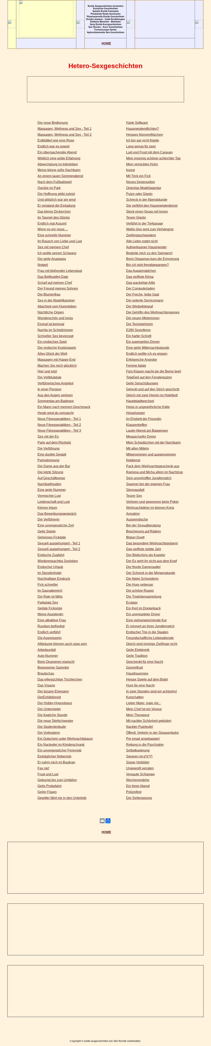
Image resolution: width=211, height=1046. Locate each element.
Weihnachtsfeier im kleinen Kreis (150, 507)
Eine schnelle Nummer (54, 235)
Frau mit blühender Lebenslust (60, 271)
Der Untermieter (49, 709)
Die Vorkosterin (49, 732)
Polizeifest (133, 792)
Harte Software (137, 122)
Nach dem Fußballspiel (55, 182)
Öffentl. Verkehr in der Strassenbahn (152, 732)
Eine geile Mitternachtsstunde (147, 347)
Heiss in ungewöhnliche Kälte (148, 407)
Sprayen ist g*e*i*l (139, 756)
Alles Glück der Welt (52, 353)
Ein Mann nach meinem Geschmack (64, 407)
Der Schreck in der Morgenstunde (150, 573)
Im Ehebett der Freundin (143, 419)
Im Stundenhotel (49, 573)
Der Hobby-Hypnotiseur (55, 703)
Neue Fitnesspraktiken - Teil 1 (59, 419)
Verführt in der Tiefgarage (144, 223)
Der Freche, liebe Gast (142, 294)
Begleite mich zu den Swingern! (149, 253)
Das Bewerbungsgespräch (57, 513)
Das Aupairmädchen (141, 271)
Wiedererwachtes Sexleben (58, 561)
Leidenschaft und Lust (54, 501)
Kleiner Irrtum (47, 507)
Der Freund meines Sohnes (58, 288)
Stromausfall (135, 490)
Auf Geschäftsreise (51, 478)
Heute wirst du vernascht (56, 413)
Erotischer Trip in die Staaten (147, 632)
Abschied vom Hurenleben (57, 306)
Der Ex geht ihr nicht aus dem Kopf (151, 561)
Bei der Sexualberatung (143, 525)
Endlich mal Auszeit (52, 223)
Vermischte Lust (49, 495)
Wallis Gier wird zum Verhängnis (149, 229)
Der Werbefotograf (139, 306)
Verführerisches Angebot (55, 383)
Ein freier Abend (138, 786)
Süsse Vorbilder (137, 762)
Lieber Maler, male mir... (143, 703)
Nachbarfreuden (49, 484)
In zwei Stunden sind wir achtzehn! (151, 691)
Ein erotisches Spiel (52, 341)
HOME (106, 43)
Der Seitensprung (139, 798)
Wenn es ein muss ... (53, 229)
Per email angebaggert (142, 738)
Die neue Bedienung (53, 122)
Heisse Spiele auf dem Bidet (147, 679)
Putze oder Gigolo (139, 194)
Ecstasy (132, 602)
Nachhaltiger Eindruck (54, 578)
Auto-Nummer (48, 656)
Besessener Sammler (53, 667)
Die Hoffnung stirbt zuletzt (56, 194)
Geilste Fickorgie (50, 608)
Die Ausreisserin (50, 638)
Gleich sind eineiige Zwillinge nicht (151, 644)
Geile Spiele (47, 531)
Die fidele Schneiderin (142, 578)
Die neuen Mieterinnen (142, 318)
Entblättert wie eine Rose (56, 140)
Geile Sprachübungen (142, 383)
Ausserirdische (137, 519)
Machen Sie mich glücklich (57, 365)
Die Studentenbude (52, 726)
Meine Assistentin (50, 614)
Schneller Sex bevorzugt (55, 336)
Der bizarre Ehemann (53, 691)
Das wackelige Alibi (140, 282)
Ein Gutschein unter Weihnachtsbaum (65, 738)
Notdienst (133, 460)
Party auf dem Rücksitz (54, 442)
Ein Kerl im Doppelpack (143, 608)
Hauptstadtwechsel (140, 401)
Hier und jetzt (47, 371)
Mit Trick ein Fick (138, 176)
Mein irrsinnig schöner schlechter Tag (153, 158)
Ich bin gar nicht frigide (142, 140)
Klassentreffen (136, 425)
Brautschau (46, 673)
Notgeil (43, 265)
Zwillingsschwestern (141, 235)
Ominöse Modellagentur (143, 188)
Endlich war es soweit (53, 146)
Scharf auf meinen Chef (55, 282)
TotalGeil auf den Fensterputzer (149, 377)
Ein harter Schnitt (138, 336)
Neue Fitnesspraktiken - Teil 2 (59, 425)
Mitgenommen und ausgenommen (151, 454)
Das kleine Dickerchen (54, 211)
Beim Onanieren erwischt (56, 661)
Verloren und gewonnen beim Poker (152, 501)
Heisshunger (135, 413)
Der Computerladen (140, 288)
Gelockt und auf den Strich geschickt (152, 389)
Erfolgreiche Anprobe (141, 359)
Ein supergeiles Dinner (143, 341)
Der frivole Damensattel (143, 567)
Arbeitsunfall (47, 650)
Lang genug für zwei (141, 146)
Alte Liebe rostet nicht (142, 241)
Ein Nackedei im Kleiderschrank (61, 744)
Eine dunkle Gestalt (52, 454)
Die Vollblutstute (49, 377)
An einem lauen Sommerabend (60, 176)
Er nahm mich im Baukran (56, 762)
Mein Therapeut (137, 715)
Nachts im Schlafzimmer (55, 330)
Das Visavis (46, 685)
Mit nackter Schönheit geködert (148, 720)
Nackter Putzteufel (139, 726)
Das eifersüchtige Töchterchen (60, 679)
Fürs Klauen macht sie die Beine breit (153, 371)
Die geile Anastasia (52, 259)
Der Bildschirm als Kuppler (145, 555)
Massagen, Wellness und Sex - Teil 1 (64, 128)
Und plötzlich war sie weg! (57, 199)
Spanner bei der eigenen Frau (148, 484)
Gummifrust (134, 667)
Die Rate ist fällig (50, 596)
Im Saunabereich (50, 590)
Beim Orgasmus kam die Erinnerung (152, 259)
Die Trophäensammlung (143, 596)
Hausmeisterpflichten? (142, 128)
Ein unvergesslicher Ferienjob (59, 750)
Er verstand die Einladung (56, 205)
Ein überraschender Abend (57, 152)
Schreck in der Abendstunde (146, 199)
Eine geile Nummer (52, 490)
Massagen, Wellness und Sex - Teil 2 (64, 134)
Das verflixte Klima (140, 276)
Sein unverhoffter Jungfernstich (148, 478)
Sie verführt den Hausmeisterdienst (151, 205)
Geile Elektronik (137, 650)
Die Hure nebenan (139, 584)
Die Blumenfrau (49, 294)
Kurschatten (135, 697)
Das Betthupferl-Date (53, 276)
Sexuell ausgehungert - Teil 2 (59, 549)
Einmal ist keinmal (51, 324)
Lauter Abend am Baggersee (147, 430)
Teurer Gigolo (136, 217)
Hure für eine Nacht (140, 685)
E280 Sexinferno (138, 330)
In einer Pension (49, 389)
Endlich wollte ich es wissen (146, 353)
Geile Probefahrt (49, 786)
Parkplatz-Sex (48, 602)
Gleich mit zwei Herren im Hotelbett (152, 395)
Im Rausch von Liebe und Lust (60, 241)
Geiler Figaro (47, 792)
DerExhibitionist (49, 697)
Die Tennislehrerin (139, 324)
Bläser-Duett (135, 537)
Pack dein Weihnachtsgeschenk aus (152, 466)
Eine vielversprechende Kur (146, 620)
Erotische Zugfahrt (51, 555)
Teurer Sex (134, 495)
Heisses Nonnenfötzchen (144, 134)
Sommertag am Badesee (56, 401)
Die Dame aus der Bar (54, 466)
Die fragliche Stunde (52, 715)
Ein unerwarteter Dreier (143, 614)
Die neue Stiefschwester (55, 720)
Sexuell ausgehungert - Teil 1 (59, 543)
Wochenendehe (137, 780)
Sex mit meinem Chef (53, 247)
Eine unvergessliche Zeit (56, 525)
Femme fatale (136, 365)
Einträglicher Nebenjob (54, 756)
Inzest (130, 170)
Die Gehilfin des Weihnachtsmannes (152, 312)
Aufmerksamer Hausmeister (146, 247)
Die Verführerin (49, 519)
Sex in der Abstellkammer (56, 300)
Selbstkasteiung (138, 750)
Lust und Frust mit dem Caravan (149, 152)
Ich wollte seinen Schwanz (57, 253)
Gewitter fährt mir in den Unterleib (62, 798)
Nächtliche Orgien (51, 312)
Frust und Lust (48, 774)
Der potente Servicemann (144, 300)
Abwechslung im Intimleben (58, 164)
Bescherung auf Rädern (143, 531)
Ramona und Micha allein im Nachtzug (154, 472)
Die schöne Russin (140, 590)
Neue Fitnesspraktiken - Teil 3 (59, 430)
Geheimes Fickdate (52, 537)
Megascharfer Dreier (141, 436)
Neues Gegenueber (140, 182)
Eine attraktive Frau (52, 620)
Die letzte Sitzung (50, 472)
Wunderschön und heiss (55, 318)
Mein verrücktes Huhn (142, 164)
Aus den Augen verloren (55, 395)
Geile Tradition (137, 656)
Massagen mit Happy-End (56, 359)
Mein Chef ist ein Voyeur (144, 709)
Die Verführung (49, 448)
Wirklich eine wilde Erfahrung (59, 158)
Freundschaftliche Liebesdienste (150, 638)
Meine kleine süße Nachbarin (59, 170)
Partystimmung (48, 460)
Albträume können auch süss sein (62, 644)
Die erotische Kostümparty (57, 347)
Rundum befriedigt (51, 626)
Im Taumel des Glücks (54, 217)
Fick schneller (48, 584)
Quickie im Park (49, 188)
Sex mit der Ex (48, 436)
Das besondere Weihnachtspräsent (152, 543)
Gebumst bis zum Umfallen (57, 780)
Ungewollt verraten (140, 768)
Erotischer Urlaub (50, 567)
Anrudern (133, 513)
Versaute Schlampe (140, 774)
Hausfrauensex (137, 673)
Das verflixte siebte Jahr (143, 549)
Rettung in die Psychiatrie (145, 744)
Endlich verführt (49, 632)
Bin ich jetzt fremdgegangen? (147, 265)
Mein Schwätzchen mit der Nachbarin (153, 442)
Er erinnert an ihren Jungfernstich (150, 626)
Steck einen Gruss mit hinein (147, 211)
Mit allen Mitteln (137, 448)
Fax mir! (43, 768)
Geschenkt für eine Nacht (144, 661)
